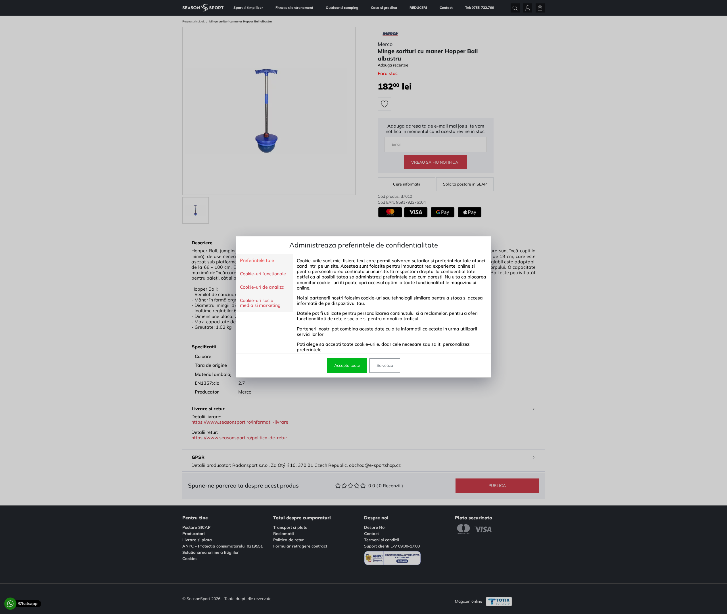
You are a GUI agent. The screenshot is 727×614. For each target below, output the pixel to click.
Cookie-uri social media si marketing (260, 303)
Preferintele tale (257, 260)
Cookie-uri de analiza (262, 287)
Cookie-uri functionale (263, 273)
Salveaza (385, 365)
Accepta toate (347, 365)
